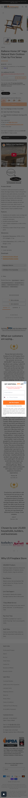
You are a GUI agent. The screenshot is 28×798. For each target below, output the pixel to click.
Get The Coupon (14, 402)
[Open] (3, 794)
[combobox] (6, 397)
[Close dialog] (25, 383)
